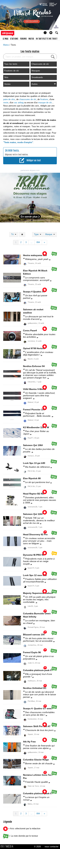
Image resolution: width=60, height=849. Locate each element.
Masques (36, 70)
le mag (5, 38)
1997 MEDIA (8, 846)
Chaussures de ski (40, 64)
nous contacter (51, 846)
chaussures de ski (27, 99)
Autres (35, 84)
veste (5, 102)
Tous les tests (10, 64)
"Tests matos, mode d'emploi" (18, 142)
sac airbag (19, 102)
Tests (13, 45)
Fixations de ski (11, 70)
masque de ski (45, 102)
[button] (51, 32)
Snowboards (37, 77)
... (31, 242)
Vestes (7, 84)
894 (38, 242)
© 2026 (37, 846)
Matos (6, 45)
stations (14, 38)
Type (37, 234)
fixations (44, 99)
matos (31, 38)
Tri (13, 234)
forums (23, 38)
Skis (6, 77)
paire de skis (9, 99)
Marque (49, 234)
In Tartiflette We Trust (46, 38)
